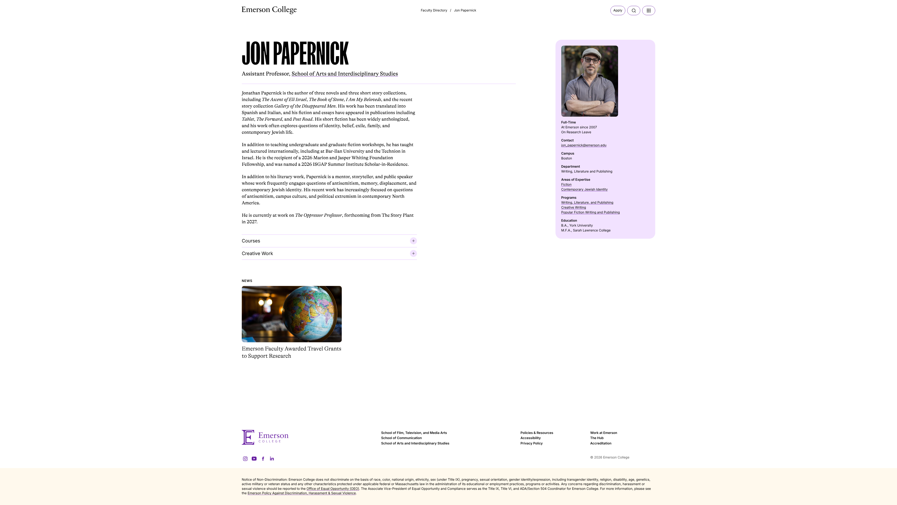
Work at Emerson (603, 433)
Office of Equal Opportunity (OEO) (332, 489)
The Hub (597, 438)
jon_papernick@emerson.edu (584, 145)
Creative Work (257, 253)
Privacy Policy (531, 443)
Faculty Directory (434, 10)
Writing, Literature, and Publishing (587, 203)
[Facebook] (263, 458)
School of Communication (401, 438)
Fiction (566, 185)
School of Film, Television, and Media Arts (414, 433)
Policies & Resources (536, 433)
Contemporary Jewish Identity (584, 189)
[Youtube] (254, 458)
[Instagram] (245, 458)
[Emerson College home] (309, 437)
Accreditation (601, 443)
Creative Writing (573, 207)
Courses (251, 241)
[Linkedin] (271, 458)
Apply (617, 10)
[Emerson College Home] (260, 9)
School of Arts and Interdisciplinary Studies (345, 74)
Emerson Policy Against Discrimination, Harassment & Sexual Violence (302, 493)
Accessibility (530, 438)
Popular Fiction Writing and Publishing (590, 212)
